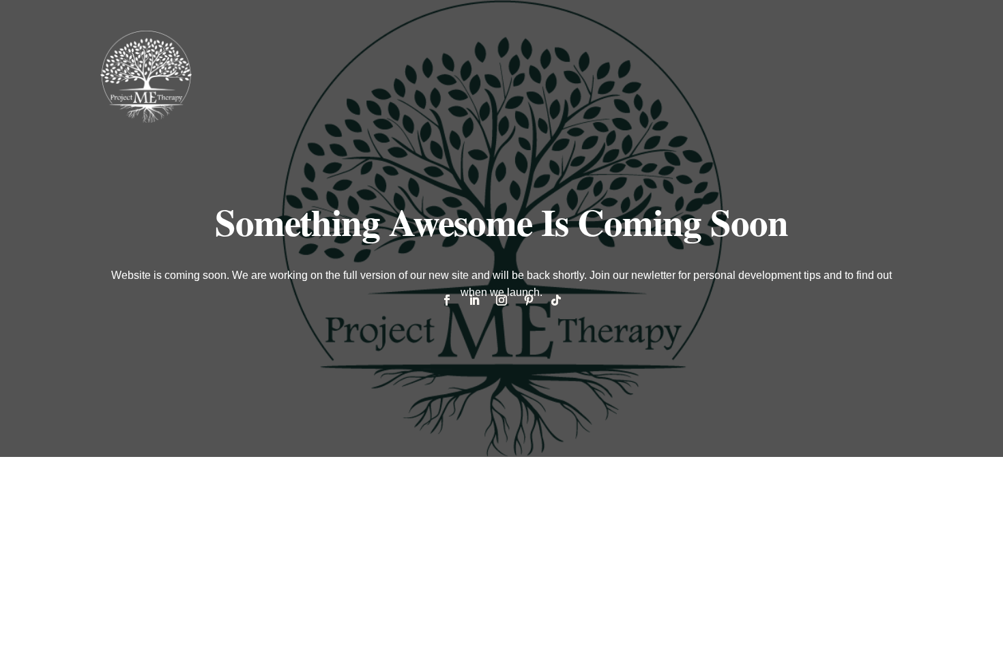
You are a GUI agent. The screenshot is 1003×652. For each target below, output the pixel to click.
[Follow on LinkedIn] (474, 300)
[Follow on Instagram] (501, 300)
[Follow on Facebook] (447, 300)
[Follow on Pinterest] (529, 300)
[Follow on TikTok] (556, 300)
